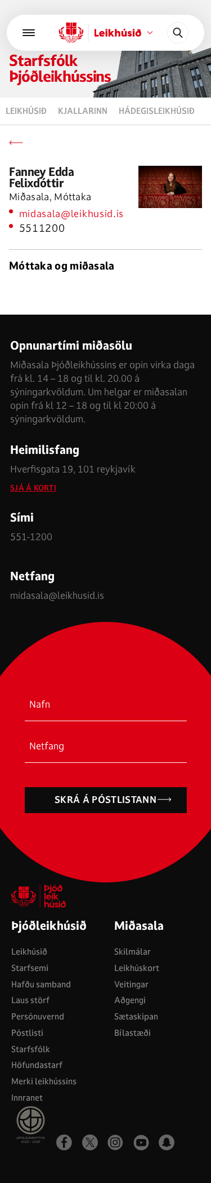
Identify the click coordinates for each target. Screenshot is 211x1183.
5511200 (42, 228)
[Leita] (177, 32)
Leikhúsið (26, 110)
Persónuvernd (37, 1016)
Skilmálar (132, 951)
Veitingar (131, 984)
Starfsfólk (30, 1049)
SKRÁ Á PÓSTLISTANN (105, 799)
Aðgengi (130, 1000)
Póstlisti (27, 1032)
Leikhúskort (136, 968)
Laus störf (30, 1000)
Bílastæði (132, 1032)
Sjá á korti (33, 488)
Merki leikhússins (44, 1081)
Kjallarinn (82, 110)
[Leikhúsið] (71, 33)
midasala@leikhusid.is (71, 213)
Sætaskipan (136, 1016)
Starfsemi (29, 968)
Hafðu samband (41, 984)
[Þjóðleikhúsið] (29, 33)
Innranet (27, 1097)
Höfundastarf (36, 1065)
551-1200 (31, 536)
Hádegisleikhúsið (157, 110)
